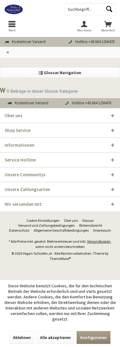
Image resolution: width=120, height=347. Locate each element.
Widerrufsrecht (90, 225)
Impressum (102, 230)
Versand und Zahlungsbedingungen (46, 225)
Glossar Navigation (62, 72)
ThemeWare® (60, 258)
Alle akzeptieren (55, 337)
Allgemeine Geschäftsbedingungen (61, 230)
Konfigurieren (93, 337)
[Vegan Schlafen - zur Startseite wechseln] (30, 9)
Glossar (88, 220)
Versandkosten (98, 241)
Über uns (71, 220)
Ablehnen (22, 337)
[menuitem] (12, 26)
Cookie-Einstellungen (43, 220)
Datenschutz (19, 230)
